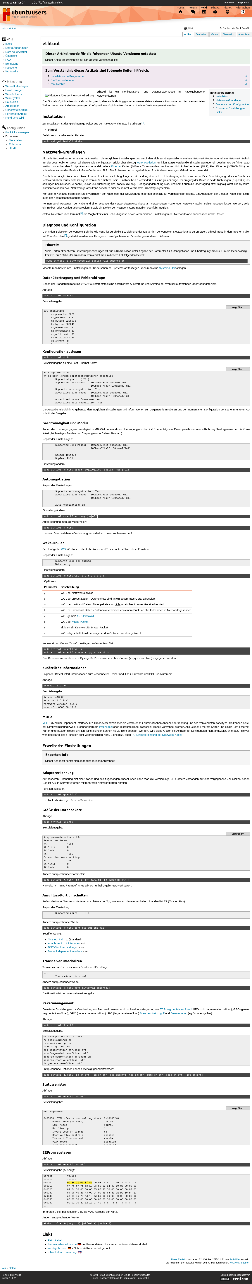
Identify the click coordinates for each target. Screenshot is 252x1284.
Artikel (187, 34)
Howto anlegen (14, 90)
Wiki (204, 7)
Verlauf (214, 34)
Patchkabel (106, 727)
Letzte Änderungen (16, 48)
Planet (227, 7)
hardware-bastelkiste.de (62, 1244)
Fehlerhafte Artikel (16, 114)
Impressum (129, 1278)
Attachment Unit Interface (63, 943)
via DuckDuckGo (241, 28)
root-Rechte (58, 84)
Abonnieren (244, 34)
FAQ (8, 60)
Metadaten (15, 140)
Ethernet (116, 166)
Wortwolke (11, 71)
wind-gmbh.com (57, 1248)
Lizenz (95, 1278)
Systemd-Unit (167, 268)
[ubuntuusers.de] (25, 15)
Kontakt (104, 1278)
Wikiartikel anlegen (16, 86)
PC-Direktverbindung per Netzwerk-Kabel (157, 735)
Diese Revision (179, 1259)
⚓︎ (246, 76)
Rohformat (15, 144)
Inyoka (17, 1275)
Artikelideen (12, 106)
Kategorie (11, 67)
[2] (81, 213)
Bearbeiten (201, 34)
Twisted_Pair (55, 939)
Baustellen (11, 102)
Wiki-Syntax (12, 98)
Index (8, 44)
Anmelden (229, 2)
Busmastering (178, 1013)
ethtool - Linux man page (62, 1252)
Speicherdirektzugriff (152, 1013)
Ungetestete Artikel (16, 110)
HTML (12, 148)
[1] (142, 122)
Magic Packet (80, 622)
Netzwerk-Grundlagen (229, 100)
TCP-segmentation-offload (175, 1009)
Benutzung (11, 64)
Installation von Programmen (68, 76)
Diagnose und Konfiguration (232, 104)
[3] (65, 235)
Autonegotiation (146, 162)
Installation (222, 96)
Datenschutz (115, 1278)
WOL (64, 549)
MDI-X (46, 723)
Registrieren (243, 2)
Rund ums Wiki (14, 118)
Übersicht (11, 56)
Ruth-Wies (235, 1259)
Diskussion (228, 34)
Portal (180, 7)
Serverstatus (143, 1278)
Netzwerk (235, 1262)
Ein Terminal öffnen (62, 80)
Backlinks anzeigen (17, 132)
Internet (245, 1262)
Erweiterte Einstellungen (230, 108)
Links (219, 112)
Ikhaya (215, 7)
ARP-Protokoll (85, 616)
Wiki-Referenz (14, 94)
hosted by (7, 2)
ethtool (12, 28)
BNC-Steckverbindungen (63, 947)
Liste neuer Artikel (16, 52)
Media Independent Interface (65, 951)
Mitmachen (243, 7)
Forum (193, 7)
